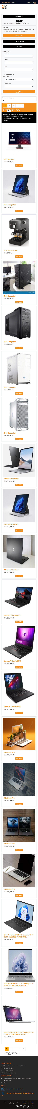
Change (13, 2)
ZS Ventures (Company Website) (14, 1089)
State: (6, 59)
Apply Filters (19, 92)
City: (6, 66)
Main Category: (7, 76)
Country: (7, 53)
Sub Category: (8, 83)
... (17, 105)
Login (29, 2)
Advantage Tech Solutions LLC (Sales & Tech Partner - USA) (17, 1094)
